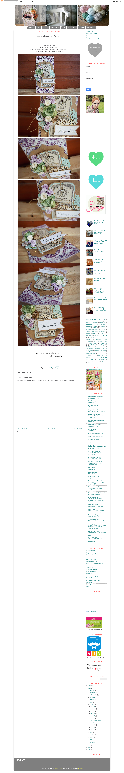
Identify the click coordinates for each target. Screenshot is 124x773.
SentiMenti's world (93, 439)
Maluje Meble (92, 509)
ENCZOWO (91, 467)
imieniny (104, 335)
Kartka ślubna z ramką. (94, 426)
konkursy (88, 339)
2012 (89, 750)
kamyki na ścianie (93, 478)
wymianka (101, 359)
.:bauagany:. (92, 524)
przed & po (104, 348)
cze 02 (93, 727)
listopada (92, 692)
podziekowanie (89, 348)
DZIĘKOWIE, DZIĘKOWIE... (95, 458)
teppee (104, 355)
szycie (81, 27)
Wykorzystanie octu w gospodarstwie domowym (95, 538)
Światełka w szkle (93, 473)
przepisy (97, 350)
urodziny (55, 368)
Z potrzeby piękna (91, 559)
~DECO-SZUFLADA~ (94, 451)
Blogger (80, 768)
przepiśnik (103, 350)
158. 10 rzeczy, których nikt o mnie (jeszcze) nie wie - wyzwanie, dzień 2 (99, 290)
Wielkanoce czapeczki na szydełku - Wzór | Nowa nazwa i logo (96, 500)
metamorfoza (92, 343)
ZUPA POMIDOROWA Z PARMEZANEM (94, 453)
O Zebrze (91, 445)
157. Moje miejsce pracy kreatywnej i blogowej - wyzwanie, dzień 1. (100, 310)
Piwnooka (89, 582)
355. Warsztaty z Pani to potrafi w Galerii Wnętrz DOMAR (100, 242)
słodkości (94, 355)
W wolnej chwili (93, 497)
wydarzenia (91, 27)
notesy (88, 346)
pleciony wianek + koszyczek (95, 506)
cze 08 (93, 718)
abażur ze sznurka (100, 324)
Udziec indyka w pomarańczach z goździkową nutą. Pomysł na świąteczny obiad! (97, 527)
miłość (92, 345)
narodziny (101, 345)
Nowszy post (22, 428)
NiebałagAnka (90, 578)
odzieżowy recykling (99, 346)
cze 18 (93, 713)
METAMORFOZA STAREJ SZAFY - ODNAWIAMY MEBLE (97, 447)
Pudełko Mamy (90, 550)
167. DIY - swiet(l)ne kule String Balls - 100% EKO (100, 222)
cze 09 (93, 716)
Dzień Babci (89, 321)
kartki (31, 27)
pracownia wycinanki (94, 424)
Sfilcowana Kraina (93, 519)
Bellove (88, 586)
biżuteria (88, 327)
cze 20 (93, 711)
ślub (89, 362)
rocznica (103, 351)
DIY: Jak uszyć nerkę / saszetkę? (96, 521)
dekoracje (103, 329)
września (92, 697)
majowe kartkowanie (97, 341)
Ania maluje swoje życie (93, 576)
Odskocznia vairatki (94, 414)
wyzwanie (96, 361)
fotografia (97, 335)
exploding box (89, 335)
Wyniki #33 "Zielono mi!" (94, 494)
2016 (89, 686)
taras (99, 355)
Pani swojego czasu (91, 561)
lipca (91, 702)
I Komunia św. (94, 322)
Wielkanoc (89, 324)
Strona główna (49, 428)
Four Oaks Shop (93, 515)
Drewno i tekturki (92, 543)
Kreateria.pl (91, 541)
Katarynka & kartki (91, 33)
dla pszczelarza (102, 331)
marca (92, 737)
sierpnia (92, 699)
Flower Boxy (91, 469)
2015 (89, 688)
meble (105, 341)
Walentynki (102, 322)
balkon (103, 326)
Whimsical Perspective (95, 461)
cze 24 (93, 709)
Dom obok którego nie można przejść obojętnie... (96, 483)
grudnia (92, 690)
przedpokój (90, 350)
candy (94, 327)
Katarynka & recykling (92, 38)
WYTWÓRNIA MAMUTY (95, 405)
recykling (71, 27)
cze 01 (93, 729)
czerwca (92, 704)
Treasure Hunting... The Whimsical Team (94, 464)
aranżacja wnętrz (91, 326)
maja (91, 732)
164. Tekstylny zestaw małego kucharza (100, 250)
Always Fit (89, 573)
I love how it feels (91, 571)
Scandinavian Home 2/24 (95, 481)
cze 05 (93, 725)
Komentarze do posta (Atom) (32, 432)
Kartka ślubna (92, 402)
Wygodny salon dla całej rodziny (96, 411)
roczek (96, 351)
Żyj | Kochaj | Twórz (94, 531)
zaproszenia (104, 361)
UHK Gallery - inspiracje (95, 396)
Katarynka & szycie (91, 35)
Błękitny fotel (90, 555)
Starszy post (77, 428)
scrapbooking (90, 353)
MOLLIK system (93, 504)
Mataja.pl (88, 584)
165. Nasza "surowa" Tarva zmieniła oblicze (100, 298)
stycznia (92, 742)
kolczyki (103, 337)
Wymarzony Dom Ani (94, 457)
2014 (89, 745)
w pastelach (91, 430)
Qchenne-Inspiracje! (91, 569)
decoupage (95, 329)
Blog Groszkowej (91, 553)
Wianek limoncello (93, 407)
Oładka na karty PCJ (93, 398)
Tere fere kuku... (90, 567)
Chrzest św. (102, 319)
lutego (91, 739)
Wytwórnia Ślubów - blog (93, 580)
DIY (64, 27)
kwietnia (92, 735)
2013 (89, 747)
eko (38, 27)
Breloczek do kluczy (93, 516)
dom (89, 535)
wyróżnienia (89, 361)
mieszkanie (55, 27)
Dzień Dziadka (98, 321)
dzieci (45, 27)
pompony (97, 348)
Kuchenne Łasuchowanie (95, 487)
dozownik (88, 333)
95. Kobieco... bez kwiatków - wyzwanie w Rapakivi (100, 261)
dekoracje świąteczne (91, 331)
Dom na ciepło (92, 472)
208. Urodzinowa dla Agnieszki (96, 721)
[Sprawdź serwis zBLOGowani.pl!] (91, 611)
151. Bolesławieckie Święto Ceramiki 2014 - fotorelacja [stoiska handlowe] (100, 271)
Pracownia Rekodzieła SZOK (96, 492)
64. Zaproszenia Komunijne (95, 436)
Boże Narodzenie (91, 319)
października (93, 695)
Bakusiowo (89, 557)
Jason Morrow (58, 768)
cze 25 (93, 706)
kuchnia (98, 339)
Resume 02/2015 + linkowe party (97, 532)
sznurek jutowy (102, 353)
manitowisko (92, 429)
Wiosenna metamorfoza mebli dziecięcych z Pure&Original (96, 511)
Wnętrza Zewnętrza (94, 410)
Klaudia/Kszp (92, 401)
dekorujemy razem (93, 476)
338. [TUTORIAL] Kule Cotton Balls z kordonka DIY (100, 232)
